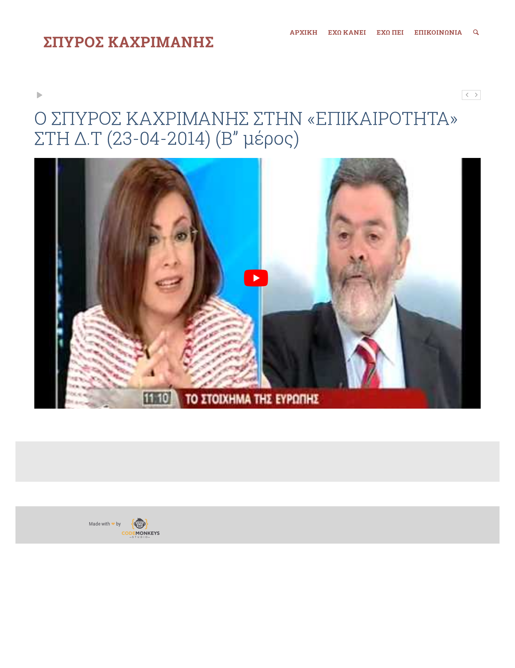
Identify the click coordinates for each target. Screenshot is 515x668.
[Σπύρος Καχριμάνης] (128, 42)
